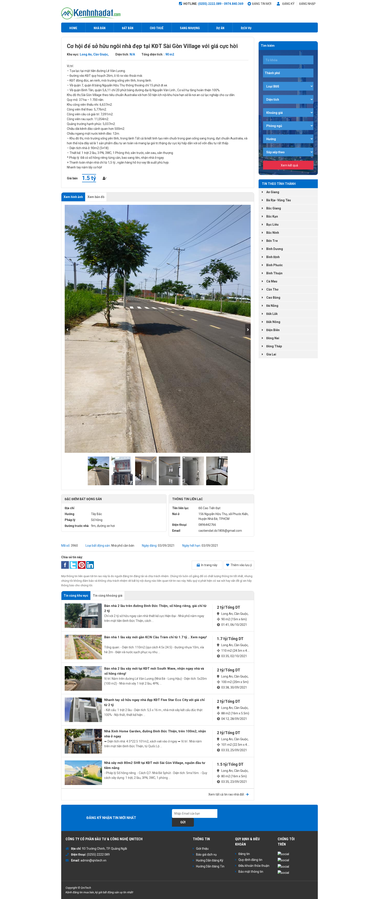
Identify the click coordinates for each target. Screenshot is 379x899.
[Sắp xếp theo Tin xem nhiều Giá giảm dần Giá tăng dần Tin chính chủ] (288, 152)
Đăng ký (288, 3)
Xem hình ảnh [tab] (73, 197)
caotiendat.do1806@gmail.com (220, 530)
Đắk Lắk (272, 314)
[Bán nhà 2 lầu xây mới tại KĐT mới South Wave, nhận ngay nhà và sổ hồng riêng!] (83, 678)
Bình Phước (274, 265)
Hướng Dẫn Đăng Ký (209, 860)
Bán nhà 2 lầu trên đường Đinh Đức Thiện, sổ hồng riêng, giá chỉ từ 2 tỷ (155, 608)
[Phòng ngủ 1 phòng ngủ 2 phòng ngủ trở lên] (288, 125)
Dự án (220, 28)
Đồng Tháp (274, 346)
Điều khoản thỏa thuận (253, 865)
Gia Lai (271, 354)
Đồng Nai (272, 338)
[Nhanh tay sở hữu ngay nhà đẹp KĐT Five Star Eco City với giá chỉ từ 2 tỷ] (83, 709)
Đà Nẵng (272, 305)
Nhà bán (99, 28)
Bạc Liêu (272, 224)
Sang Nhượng (190, 28)
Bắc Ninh (272, 232)
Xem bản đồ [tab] (96, 197)
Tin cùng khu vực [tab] (76, 595)
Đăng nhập (307, 3)
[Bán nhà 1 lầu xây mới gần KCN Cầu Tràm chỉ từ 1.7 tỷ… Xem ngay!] (83, 647)
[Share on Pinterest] (82, 564)
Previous (67, 329)
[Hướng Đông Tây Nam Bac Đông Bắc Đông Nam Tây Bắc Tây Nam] (288, 138)
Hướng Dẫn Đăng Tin (210, 866)
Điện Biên (273, 330)
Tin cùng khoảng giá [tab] (107, 595)
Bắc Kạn (272, 216)
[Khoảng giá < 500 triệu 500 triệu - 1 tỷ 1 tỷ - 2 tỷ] (288, 112)
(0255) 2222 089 (98, 854)
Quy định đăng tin (250, 860)
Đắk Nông (273, 322)
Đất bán (127, 28)
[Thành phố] (288, 73)
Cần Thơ (272, 289)
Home (73, 28)
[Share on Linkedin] (90, 564)
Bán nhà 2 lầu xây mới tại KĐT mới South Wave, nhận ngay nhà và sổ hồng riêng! (154, 671)
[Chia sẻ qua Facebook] (65, 564)
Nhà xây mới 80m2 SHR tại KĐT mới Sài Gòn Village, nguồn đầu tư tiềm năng (154, 765)
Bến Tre (272, 241)
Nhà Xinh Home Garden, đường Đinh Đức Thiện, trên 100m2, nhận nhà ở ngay (155, 733)
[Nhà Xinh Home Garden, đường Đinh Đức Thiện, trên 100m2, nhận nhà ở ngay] (83, 741)
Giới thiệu (202, 848)
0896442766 (207, 524)
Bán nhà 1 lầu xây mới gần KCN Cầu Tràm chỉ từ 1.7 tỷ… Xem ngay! (155, 637)
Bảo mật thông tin (250, 871)
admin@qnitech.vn (93, 860)
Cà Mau (271, 281)
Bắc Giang (273, 208)
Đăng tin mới (261, 3)
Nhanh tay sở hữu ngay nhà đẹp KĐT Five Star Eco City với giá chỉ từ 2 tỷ (154, 702)
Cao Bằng (273, 297)
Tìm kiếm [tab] (268, 45)
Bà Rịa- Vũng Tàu (278, 200)
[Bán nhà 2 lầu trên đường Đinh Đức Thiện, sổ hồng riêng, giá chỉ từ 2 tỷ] (83, 615)
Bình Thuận (274, 273)
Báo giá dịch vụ (206, 854)
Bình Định (273, 257)
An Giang (272, 192)
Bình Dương (274, 249)
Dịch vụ (246, 28)
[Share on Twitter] (73, 564)
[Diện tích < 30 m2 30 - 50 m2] (288, 99)
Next (248, 329)
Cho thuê (156, 28)
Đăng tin (244, 854)
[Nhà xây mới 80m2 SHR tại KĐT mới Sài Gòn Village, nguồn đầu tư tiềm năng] (83, 772)
